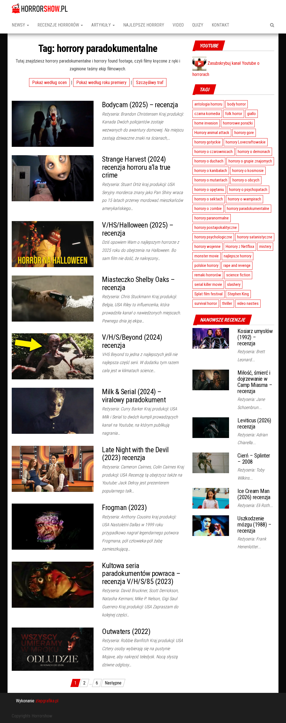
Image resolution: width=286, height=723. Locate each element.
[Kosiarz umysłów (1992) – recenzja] (210, 338)
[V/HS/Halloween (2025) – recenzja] (53, 243)
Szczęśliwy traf (149, 82)
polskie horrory (206, 265)
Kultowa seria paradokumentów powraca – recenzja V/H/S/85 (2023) (141, 573)
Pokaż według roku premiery (101, 82)
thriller (227, 303)
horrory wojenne (207, 246)
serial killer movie (208, 284)
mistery (265, 246)
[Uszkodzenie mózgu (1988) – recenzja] (210, 525)
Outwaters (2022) (126, 631)
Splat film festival (208, 293)
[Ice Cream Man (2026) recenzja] (210, 498)
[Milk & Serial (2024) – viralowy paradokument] (53, 410)
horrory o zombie (208, 208)
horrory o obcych (245, 180)
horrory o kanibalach (210, 170)
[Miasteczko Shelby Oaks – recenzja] (53, 298)
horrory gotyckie (207, 142)
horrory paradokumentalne (248, 208)
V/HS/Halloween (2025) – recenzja (137, 229)
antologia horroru (208, 104)
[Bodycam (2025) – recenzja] (53, 123)
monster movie (206, 255)
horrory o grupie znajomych (250, 161)
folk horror (233, 113)
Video (178, 25)
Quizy (197, 25)
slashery (233, 284)
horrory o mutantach (210, 180)
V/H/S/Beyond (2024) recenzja (132, 341)
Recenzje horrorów (58, 25)
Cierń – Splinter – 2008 (253, 458)
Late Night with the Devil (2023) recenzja (135, 454)
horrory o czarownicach (213, 151)
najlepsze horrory (237, 255)
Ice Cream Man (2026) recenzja (253, 494)
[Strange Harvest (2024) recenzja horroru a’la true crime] (53, 178)
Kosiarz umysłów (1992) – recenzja (255, 337)
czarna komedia (207, 113)
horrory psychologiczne (213, 237)
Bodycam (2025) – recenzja (140, 104)
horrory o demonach (254, 151)
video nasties (248, 303)
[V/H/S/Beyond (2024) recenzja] (53, 356)
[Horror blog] (40, 8)
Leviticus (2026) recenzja (254, 423)
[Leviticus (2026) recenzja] (210, 427)
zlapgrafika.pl (46, 700)
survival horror (205, 303)
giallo (251, 113)
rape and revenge (237, 265)
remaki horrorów (207, 274)
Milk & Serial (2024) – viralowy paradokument (134, 395)
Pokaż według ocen (49, 82)
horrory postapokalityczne (215, 227)
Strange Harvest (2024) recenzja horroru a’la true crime (136, 167)
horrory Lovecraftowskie (246, 142)
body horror (236, 104)
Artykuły (101, 25)
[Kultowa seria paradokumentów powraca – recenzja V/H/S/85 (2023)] (53, 584)
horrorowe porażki (238, 123)
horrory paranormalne (211, 218)
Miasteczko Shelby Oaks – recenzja (138, 283)
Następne (113, 683)
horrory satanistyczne (254, 237)
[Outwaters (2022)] (53, 649)
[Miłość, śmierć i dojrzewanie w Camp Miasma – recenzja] (210, 379)
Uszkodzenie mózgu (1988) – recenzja (254, 524)
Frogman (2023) (124, 507)
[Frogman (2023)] (53, 526)
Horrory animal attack (211, 132)
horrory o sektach (208, 199)
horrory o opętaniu (209, 189)
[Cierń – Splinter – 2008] (210, 462)
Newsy (19, 25)
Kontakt (220, 25)
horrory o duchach (208, 161)
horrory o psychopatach (248, 189)
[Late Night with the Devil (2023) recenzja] (53, 468)
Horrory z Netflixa (240, 246)
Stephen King (238, 293)
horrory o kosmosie (248, 170)
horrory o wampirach (244, 199)
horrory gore (244, 132)
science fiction (238, 274)
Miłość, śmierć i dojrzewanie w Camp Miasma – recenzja (254, 381)
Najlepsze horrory (143, 25)
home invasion (206, 123)
